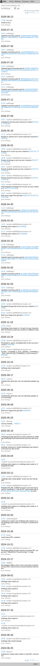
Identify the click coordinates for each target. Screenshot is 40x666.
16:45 (3, 502)
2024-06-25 (7, 648)
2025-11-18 (7, 322)
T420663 (22, 226)
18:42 (3, 193)
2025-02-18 (7, 498)
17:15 (3, 244)
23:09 (3, 340)
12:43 (3, 66)
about (35, 664)
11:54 (3, 519)
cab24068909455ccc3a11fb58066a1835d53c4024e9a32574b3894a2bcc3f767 (19, 53)
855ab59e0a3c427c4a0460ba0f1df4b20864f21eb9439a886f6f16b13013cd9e (19, 80)
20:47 (3, 50)
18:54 (3, 184)
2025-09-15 (7, 390)
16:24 (3, 33)
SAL (5, 1)
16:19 (3, 586)
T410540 (6, 124)
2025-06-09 (7, 404)
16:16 (3, 601)
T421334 (6, 162)
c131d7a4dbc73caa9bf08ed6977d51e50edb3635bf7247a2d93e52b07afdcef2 (20, 248)
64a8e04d (26, 410)
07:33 (3, 535)
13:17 (3, 614)
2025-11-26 (7, 300)
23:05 (3, 304)
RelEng (17, 1)
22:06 (3, 563)
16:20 (3, 579)
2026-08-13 (7, 17)
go (18, 8)
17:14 (3, 255)
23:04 (3, 349)
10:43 (3, 366)
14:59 (3, 326)
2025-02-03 (7, 515)
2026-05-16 (7, 130)
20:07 (3, 120)
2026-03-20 (7, 220)
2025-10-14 (7, 362)
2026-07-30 (7, 46)
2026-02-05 (7, 267)
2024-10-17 (7, 559)
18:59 (3, 149)
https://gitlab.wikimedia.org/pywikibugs (16, 491)
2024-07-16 (7, 610)
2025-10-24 (7, 337)
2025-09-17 (7, 375)
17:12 (3, 134)
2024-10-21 (7, 544)
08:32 (3, 434)
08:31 (3, 445)
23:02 (3, 313)
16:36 (3, 548)
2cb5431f (26, 315)
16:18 (3, 593)
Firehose (25, 1)
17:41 (3, 476)
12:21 (3, 76)
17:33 (3, 485)
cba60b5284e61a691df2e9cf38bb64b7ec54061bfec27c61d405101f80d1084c (20, 107)
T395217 (17, 424)
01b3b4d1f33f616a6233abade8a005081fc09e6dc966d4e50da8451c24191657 (19, 91)
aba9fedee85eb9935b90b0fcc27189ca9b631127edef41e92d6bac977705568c (19, 37)
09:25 (3, 639)
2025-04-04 (7, 456)
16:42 (3, 271)
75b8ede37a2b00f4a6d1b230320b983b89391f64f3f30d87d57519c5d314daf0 (19, 211)
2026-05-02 (7, 145)
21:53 (3, 103)
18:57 (3, 167)
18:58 (3, 158)
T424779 (32, 151)
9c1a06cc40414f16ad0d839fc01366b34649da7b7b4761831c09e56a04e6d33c (20, 275)
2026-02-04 (7, 284)
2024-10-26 (7, 531)
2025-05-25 (7, 418)
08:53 (3, 379)
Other (32, 1)
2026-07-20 (7, 62)
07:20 (3, 393)
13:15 (3, 623)
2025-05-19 (7, 431)
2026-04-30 (7, 204)
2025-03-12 (7, 473)
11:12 (3, 208)
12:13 (3, 87)
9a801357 (26, 195)
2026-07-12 (7, 99)
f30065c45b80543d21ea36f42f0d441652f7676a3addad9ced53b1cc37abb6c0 (19, 70)
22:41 (3, 288)
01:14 (3, 231)
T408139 (10, 344)
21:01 (3, 421)
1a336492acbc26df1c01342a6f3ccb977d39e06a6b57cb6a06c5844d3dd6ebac (20, 291)
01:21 (3, 224)
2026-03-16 (7, 241)
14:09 (3, 652)
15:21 (3, 408)
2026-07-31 (7, 30)
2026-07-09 (7, 116)
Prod (11, 1)
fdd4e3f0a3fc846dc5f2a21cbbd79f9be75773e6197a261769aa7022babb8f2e (20, 258)
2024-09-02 (7, 575)
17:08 (3, 20)
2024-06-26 (7, 635)
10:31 (3, 459)
